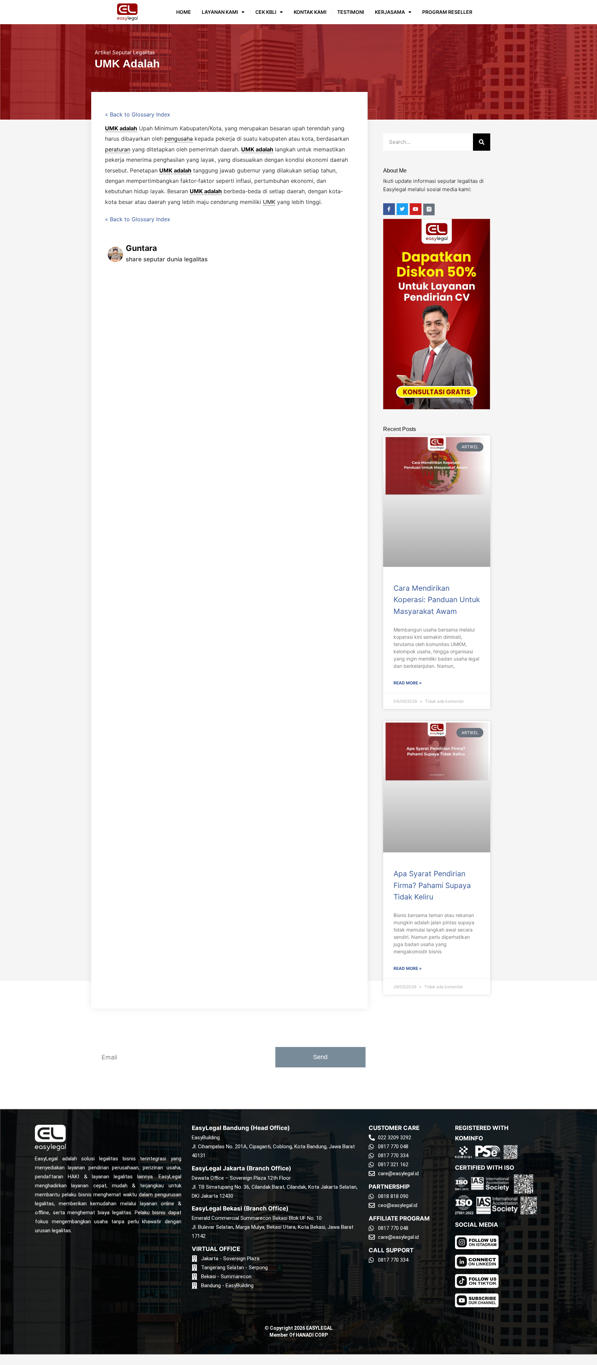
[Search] (481, 142)
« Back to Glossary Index (137, 114)
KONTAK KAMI (310, 12)
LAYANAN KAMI (220, 12)
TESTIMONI (350, 12)
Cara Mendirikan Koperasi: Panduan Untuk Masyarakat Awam (437, 600)
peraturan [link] (117, 149)
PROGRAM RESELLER (447, 12)
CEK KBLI (265, 12)
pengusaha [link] (178, 138)
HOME (183, 12)
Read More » (408, 682)
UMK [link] (269, 201)
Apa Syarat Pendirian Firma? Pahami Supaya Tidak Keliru (432, 885)
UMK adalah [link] (121, 128)
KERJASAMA (390, 12)
